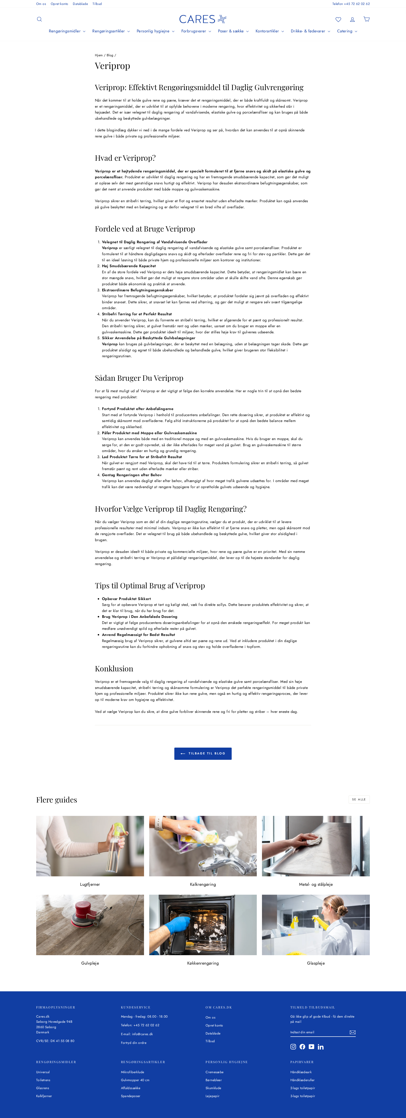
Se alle (359, 799)
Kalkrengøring (203, 884)
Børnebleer (214, 1080)
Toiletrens (43, 1080)
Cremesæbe (215, 1072)
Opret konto (59, 3)
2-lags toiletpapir (302, 1088)
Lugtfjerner (90, 884)
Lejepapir (213, 1096)
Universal (43, 1072)
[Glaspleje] (316, 925)
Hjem (99, 55)
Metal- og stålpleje (316, 884)
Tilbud (97, 3)
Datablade (80, 3)
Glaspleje (316, 963)
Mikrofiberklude (132, 1072)
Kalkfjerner (44, 1096)
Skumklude (213, 1088)
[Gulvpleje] (90, 925)
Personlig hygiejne (154, 31)
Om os (41, 3)
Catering (345, 31)
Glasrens (42, 1088)
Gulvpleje (90, 963)
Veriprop (103, 171)
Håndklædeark (301, 1072)
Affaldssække (131, 1088)
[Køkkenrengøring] (203, 925)
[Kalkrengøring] (203, 846)
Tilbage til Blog (206, 753)
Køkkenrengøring (203, 963)
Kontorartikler (268, 31)
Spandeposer (131, 1096)
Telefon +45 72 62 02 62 (351, 3)
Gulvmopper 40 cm (135, 1080)
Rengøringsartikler (109, 31)
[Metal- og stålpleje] (316, 846)
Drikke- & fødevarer (309, 31)
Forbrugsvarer (194, 31)
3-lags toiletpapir (302, 1096)
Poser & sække (231, 31)
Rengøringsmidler (65, 31)
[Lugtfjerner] (90, 846)
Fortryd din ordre (134, 1042)
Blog (110, 55)
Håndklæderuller (302, 1080)
